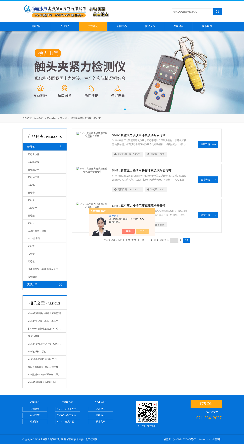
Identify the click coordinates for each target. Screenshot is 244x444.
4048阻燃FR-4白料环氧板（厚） (44, 374)
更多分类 (32, 284)
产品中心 (93, 26)
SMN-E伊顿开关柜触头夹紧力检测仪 (68, 409)
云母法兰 (32, 208)
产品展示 (51, 118)
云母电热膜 (33, 162)
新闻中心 (122, 26)
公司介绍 (35, 409)
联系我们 (207, 26)
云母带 (31, 254)
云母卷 (31, 192)
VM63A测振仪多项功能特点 (42, 382)
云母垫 (31, 215)
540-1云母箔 (34, 238)
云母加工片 (33, 177)
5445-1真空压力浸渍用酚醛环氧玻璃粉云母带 (141, 170)
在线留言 (178, 26)
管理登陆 (217, 439)
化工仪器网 (91, 439)
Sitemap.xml (204, 439)
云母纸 (31, 185)
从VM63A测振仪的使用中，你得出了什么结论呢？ (47, 328)
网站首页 (36, 26)
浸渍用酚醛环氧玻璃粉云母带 (86, 118)
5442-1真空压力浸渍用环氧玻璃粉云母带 (138, 135)
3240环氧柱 (33, 336)
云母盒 (31, 200)
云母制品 (32, 277)
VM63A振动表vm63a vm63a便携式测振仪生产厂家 (47, 321)
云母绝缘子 (33, 169)
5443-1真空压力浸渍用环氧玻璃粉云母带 (138, 205)
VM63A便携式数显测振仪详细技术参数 (47, 344)
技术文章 (150, 26)
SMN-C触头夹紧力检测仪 (68, 415)
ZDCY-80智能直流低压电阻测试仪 (45, 367)
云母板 (63, 118)
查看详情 (205, 144)
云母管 (31, 246)
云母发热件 (33, 154)
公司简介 (65, 26)
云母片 (31, 223)
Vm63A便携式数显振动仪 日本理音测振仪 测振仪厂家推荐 (47, 359)
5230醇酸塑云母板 (37, 231)
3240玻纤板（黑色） (38, 351)
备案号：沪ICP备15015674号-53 (180, 439)
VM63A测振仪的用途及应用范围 (44, 313)
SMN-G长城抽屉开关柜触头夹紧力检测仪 (68, 421)
